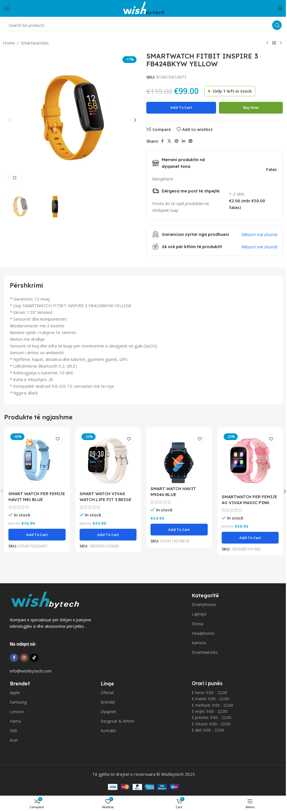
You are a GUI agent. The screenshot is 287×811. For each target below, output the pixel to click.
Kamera (199, 642)
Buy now (251, 107)
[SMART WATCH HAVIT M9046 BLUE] (179, 457)
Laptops (199, 614)
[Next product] (280, 43)
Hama (15, 721)
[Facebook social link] (162, 141)
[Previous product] (267, 43)
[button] (9, 120)
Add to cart (181, 107)
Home (9, 43)
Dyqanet (108, 711)
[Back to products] (274, 43)
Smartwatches (35, 43)
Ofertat (107, 692)
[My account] (280, 8)
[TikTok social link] (34, 657)
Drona (197, 623)
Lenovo (17, 711)
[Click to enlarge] (14, 177)
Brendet (108, 702)
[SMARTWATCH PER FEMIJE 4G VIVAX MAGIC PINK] (250, 461)
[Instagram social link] (24, 657)
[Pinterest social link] (176, 141)
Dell (13, 730)
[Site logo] (143, 8)
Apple (15, 692)
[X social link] (169, 141)
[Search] (277, 25)
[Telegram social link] (190, 141)
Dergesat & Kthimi (117, 721)
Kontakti (108, 730)
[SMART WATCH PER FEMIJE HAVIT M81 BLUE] (37, 459)
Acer (14, 740)
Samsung (18, 702)
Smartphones (204, 604)
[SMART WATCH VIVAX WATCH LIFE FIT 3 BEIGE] (108, 459)
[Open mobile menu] (7, 8)
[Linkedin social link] (183, 141)
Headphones (203, 633)
